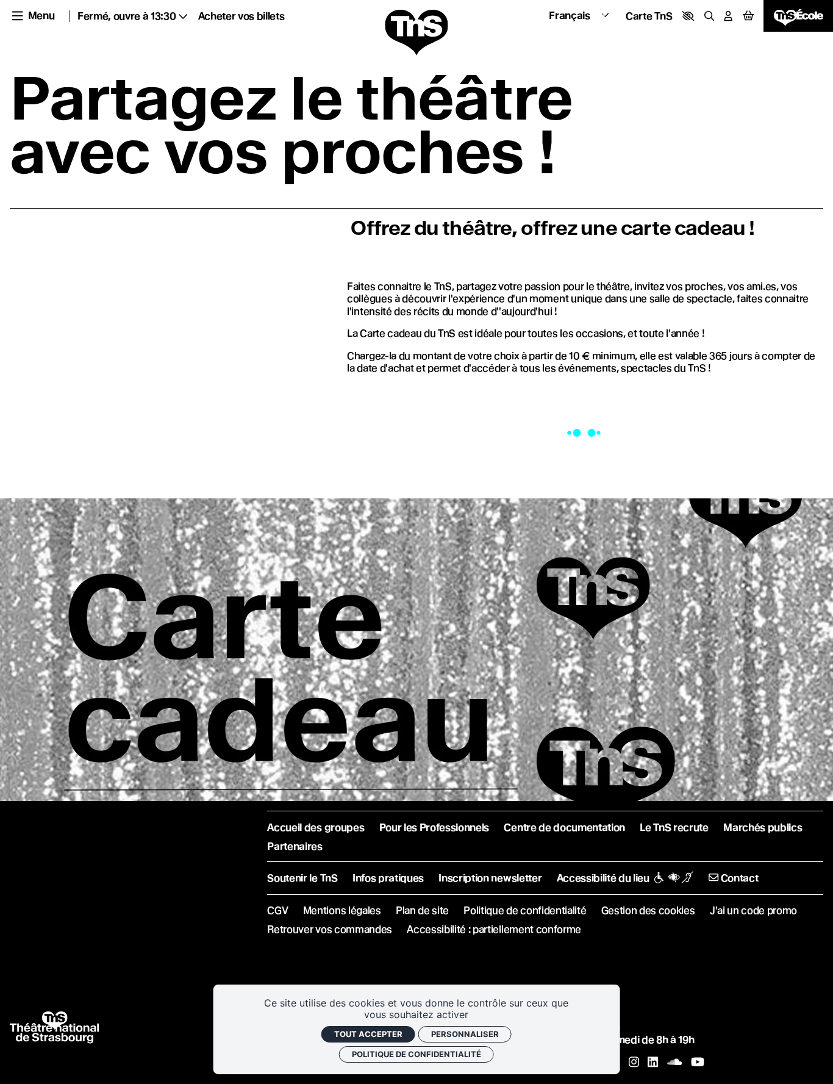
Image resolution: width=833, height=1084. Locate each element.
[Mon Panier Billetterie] (748, 16)
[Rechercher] (709, 16)
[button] (688, 16)
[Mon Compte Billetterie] (728, 16)
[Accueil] (416, 33)
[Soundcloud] (674, 1062)
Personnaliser (465, 1034)
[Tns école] (798, 16)
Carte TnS (649, 16)
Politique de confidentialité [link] (416, 1054)
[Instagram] (634, 1062)
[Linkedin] (653, 1062)
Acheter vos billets (241, 16)
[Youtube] (697, 1062)
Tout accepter (368, 1034)
